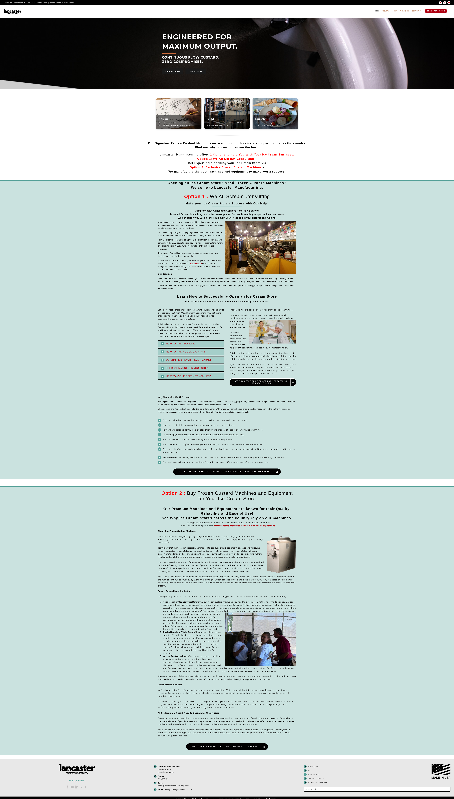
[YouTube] (72, 787)
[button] (191, 344)
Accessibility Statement (317, 782)
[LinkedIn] (76, 787)
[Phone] (86, 787)
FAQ (309, 770)
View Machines (172, 71)
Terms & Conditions (316, 778)
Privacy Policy (313, 774)
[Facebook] (67, 787)
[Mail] (81, 787)
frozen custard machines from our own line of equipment (244, 526)
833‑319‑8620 (163, 779)
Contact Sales (195, 71)
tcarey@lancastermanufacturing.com (173, 786)
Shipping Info (313, 766)
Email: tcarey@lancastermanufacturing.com (55, 3)
